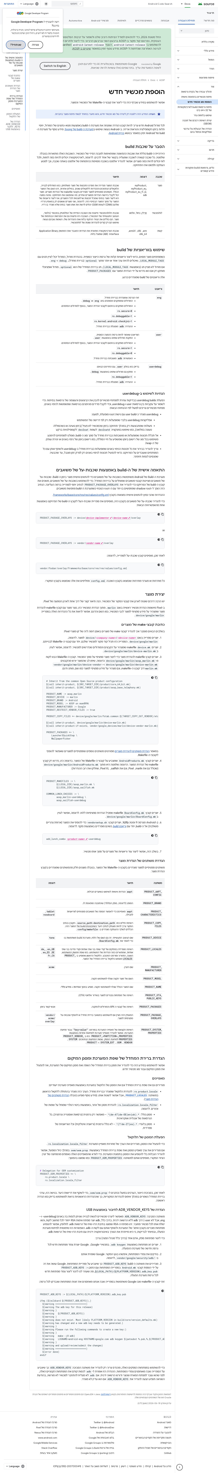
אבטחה (165, 20)
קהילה (148, 1466)
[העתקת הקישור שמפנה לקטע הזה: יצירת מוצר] (142, 595)
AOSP (162, 80)
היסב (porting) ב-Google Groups (97, 1453)
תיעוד (210, 13)
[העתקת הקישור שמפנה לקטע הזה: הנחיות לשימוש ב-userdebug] (119, 394)
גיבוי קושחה (165, 1442)
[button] (199, 50)
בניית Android (116, 133)
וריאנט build (119, 826)
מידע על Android (162, 1466)
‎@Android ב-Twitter (104, 1422)
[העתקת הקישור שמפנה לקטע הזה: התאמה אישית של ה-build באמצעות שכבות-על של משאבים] (53, 470)
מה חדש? (209, 20)
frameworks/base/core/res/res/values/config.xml (81, 495)
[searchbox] (196, 30)
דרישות (167, 1427)
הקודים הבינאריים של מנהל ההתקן (154, 1447)
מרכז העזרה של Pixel (46, 1427)
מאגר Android (164, 1422)
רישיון (123, 1466)
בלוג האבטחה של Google (101, 1437)
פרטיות (114, 1466)
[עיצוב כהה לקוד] (159, 514)
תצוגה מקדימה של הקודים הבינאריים (153, 1437)
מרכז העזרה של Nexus (45, 1432)
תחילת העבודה (186, 20)
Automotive (75, 20)
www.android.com (47, 1437)
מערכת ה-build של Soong (79, 129)
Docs (187, 3)
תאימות (121, 20)
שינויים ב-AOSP (81, 48)
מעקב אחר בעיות (48, 1453)
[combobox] (67, 4)
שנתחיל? (15, 44)
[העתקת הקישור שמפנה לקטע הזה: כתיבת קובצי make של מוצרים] (118, 625)
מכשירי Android (100, 20)
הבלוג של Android (105, 1432)
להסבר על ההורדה (162, 1432)
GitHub (167, 1453)
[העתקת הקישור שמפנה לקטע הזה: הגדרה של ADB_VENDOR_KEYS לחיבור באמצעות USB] (83, 1210)
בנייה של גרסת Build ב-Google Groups (94, 1447)
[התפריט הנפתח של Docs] (180, 4)
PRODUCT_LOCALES (136, 1095)
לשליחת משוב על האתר (96, 1466)
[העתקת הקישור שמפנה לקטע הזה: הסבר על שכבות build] (122, 147)
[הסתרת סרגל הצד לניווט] (179, 1467)
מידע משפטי (135, 1466)
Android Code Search (160, 3)
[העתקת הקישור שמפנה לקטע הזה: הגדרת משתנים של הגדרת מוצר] (115, 861)
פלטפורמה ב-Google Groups (99, 1442)
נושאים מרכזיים (143, 20)
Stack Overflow (49, 1447)
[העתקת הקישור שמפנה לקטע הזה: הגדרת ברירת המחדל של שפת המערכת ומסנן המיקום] (64, 1059)
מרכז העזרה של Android (44, 1422)
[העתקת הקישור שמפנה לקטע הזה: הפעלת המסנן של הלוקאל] (124, 1137)
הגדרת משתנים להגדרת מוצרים (132, 751)
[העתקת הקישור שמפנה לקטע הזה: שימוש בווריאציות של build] (113, 250)
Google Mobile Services (45, 1442)
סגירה (35, 44)
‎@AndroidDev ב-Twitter (102, 1427)
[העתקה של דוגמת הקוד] (163, 514)
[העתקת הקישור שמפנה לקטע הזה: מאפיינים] (149, 1079)
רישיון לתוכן (106, 1394)
